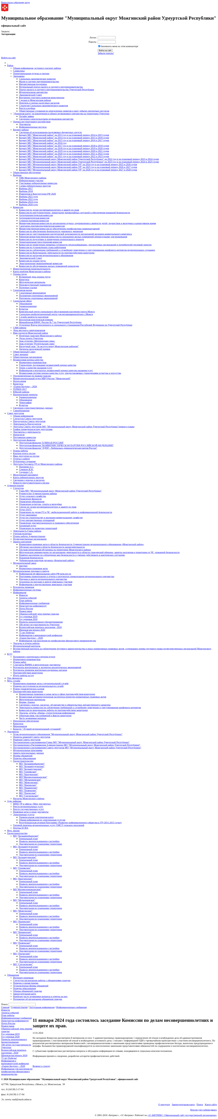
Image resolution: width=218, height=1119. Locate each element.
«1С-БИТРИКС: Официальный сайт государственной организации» (182, 1115)
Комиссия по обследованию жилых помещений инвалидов (49, 266)
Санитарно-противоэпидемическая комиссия (42, 226)
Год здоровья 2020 (28, 619)
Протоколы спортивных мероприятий (38, 298)
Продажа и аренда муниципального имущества (43, 579)
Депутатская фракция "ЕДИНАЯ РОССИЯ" (41, 442)
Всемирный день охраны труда (34, 277)
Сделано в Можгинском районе (35, 100)
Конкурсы (24, 279)
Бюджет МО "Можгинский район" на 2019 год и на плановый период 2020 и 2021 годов (64, 151)
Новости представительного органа (31, 483)
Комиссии (18, 207)
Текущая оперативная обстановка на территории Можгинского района (55, 549)
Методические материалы (32, 282)
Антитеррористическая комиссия (36, 215)
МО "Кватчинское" (29, 774)
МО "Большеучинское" (30, 769)
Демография (25, 402)
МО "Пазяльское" (28, 790)
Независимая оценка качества (28, 359)
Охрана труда (20, 274)
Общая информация (23, 416)
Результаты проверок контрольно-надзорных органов (40, 670)
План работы (25, 600)
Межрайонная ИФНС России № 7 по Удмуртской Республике (50, 322)
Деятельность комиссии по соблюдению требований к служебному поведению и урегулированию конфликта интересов (80, 707)
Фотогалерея (19, 381)
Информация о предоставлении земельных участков (45, 584)
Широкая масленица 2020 (32, 630)
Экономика (18, 76)
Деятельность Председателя (27, 424)
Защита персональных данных (28, 753)
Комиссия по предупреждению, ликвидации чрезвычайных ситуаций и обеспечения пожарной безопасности (74, 212)
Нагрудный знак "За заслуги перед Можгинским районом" (49, 346)
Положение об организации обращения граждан (37, 999)
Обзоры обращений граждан (27, 991)
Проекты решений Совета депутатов (31, 737)
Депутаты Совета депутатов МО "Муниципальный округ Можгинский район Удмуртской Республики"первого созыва (73, 426)
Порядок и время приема (25, 983)
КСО (9, 654)
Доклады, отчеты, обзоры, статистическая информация (47, 713)
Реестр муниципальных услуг (28, 806)
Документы (25, 124)
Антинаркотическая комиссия (34, 218)
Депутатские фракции (24, 440)
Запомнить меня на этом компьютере (119, 46)
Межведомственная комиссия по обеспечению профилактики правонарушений (59, 228)
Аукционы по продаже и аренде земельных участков (45, 582)
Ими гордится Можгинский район (30, 333)
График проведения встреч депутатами (32, 429)
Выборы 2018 (26, 191)
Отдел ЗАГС (25, 509)
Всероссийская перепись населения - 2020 (40, 627)
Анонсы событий (28, 598)
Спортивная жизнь (22, 290)
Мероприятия (20, 726)
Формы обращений (22, 755)
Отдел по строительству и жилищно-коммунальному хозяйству (51, 517)
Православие (25, 611)
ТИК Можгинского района (32, 178)
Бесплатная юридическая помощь (36, 319)
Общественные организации (27, 357)
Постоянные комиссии (24, 437)
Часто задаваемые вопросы (32, 718)
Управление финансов (30, 499)
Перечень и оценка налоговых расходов (39, 103)
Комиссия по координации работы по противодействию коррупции (53, 710)
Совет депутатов (15, 413)
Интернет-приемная (23, 977)
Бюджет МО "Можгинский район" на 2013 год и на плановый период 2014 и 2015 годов (64, 135)
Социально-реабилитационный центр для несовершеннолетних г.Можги (56, 314)
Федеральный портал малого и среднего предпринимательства (51, 87)
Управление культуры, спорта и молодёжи (40, 504)
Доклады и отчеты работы (26, 643)
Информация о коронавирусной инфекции (40, 635)
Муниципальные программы (27, 750)
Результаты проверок (23, 587)
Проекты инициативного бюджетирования (41, 622)
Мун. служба (13, 681)
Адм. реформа (14, 801)
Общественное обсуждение (27, 172)
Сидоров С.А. (26, 472)
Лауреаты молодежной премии (34, 349)
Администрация (15, 485)
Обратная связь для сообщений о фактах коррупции (45, 715)
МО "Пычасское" (27, 793)
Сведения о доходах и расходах (29, 480)
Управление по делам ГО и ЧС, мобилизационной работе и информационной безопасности (65, 512)
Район (10, 65)
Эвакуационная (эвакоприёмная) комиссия (40, 263)
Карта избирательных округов (28, 477)
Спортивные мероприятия (32, 293)
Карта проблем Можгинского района (32, 271)
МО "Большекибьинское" (32, 763)
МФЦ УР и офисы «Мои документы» (32, 804)
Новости (23, 595)
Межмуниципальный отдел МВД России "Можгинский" (42, 378)
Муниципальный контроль (26, 646)
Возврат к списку (41, 1066)
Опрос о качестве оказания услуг (35, 368)
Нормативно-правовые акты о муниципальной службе (41, 683)
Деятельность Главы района (27, 531)
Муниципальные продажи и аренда (31, 571)
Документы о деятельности (27, 432)
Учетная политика (22, 533)
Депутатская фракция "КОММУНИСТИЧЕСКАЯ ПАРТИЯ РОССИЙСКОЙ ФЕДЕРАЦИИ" (66, 445)
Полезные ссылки (28, 287)
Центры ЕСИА (20, 828)
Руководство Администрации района (38, 493)
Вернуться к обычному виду (15, 2)
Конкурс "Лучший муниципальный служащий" (37, 729)
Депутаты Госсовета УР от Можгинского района (37, 464)
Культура (23, 309)
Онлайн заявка (26, 116)
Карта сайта (211, 1104)
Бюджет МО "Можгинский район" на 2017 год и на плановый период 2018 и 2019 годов (64, 145)
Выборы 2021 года (28, 196)
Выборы (17, 175)
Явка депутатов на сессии (26, 456)
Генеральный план (28, 838)
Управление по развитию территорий (38, 528)
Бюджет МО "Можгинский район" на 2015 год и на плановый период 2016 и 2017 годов (64, 140)
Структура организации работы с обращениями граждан (41, 980)
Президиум (18, 434)
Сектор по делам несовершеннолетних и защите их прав (47, 507)
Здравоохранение (28, 306)
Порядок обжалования (24, 758)
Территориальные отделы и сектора (31, 73)
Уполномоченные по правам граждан (32, 376)
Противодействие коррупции (28, 672)
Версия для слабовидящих (203, 1110)
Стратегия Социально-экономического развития (43, 105)
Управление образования (31, 501)
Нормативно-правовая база (32, 362)
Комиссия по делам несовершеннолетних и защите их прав (49, 210)
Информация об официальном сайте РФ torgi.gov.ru (45, 574)
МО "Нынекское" (28, 785)
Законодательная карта (24, 994)
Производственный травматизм (35, 285)
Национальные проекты (25, 394)
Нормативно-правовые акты (33, 568)
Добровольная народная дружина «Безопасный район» (47, 560)
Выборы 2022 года (28, 199)
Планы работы (20, 450)
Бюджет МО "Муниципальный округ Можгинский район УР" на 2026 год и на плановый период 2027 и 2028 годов (78, 170)
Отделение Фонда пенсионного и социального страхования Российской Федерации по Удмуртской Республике (75, 325)
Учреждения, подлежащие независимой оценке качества (47, 365)
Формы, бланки (27, 702)
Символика (19, 71)
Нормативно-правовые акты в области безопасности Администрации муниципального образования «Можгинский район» (81, 544)
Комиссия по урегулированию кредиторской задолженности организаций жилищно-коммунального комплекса (75, 234)
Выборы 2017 (26, 188)
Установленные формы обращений (30, 985)
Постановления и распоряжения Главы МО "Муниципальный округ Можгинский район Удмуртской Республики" (71, 742)
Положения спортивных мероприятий (38, 295)
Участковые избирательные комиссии (38, 183)
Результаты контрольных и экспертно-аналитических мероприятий (47, 667)
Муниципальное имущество (33, 92)
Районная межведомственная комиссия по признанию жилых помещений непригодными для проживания (73, 236)
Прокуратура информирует (33, 606)
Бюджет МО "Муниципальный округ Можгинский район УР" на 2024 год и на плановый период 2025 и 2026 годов (78, 164)
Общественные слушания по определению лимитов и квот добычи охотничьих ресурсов (64, 111)
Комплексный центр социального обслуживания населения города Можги (57, 311)
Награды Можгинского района (28, 798)
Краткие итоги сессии (24, 453)
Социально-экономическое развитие (37, 79)
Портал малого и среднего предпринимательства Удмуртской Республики (56, 89)
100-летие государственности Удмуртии (39, 624)
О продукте (164, 1104)
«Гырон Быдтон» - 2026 (25, 386)
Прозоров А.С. (26, 466)
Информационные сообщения (34, 603)
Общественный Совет (24, 351)
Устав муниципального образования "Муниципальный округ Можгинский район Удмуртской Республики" (67, 734)
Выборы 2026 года (28, 204)
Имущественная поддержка (33, 84)
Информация (19, 592)
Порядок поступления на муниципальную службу (38, 686)
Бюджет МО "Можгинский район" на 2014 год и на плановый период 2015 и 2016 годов (64, 137)
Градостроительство (23, 761)
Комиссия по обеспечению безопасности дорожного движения (51, 231)
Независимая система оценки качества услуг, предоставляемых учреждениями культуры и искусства (70, 373)
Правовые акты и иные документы (30, 812)
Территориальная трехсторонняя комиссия (40, 242)
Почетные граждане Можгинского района (40, 335)
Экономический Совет (30, 95)
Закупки (23, 565)
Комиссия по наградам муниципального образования (46, 255)
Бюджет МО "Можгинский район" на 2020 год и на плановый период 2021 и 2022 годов (64, 153)
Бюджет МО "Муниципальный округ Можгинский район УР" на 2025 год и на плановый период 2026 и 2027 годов (78, 167)
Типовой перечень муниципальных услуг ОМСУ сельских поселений (48, 825)
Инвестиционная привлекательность (31, 269)
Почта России (26, 608)
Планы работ (19, 662)
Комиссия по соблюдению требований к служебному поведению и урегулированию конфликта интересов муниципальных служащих (87, 250)
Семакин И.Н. (26, 469)
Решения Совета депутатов (26, 739)
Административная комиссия (34, 220)
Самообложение (21, 410)
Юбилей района (21, 392)
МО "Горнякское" (28, 771)
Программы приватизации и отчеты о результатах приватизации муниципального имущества (66, 576)
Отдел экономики (28, 515)
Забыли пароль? (106, 53)
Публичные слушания (24, 461)
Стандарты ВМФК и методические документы (37, 664)
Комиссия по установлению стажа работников (42, 247)
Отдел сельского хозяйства (32, 496)
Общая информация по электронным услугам (42, 820)
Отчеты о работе (21, 458)
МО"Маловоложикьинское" (33, 777)
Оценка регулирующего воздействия (31, 121)
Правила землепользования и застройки (39, 841)
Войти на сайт (8, 57)
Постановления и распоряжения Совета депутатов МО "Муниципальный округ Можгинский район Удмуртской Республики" (77, 747)
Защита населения (22, 541)
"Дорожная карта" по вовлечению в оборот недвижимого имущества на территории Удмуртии (61, 113)
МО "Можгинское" (28, 782)
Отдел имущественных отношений (37, 520)
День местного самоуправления (29, 330)
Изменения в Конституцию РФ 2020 (37, 194)
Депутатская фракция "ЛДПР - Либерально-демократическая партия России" (58, 448)
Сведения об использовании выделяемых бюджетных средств (50, 132)
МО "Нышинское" (28, 788)
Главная (5, 1007)
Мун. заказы (13, 830)
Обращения (13, 975)
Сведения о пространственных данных (33, 408)
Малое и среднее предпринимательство (39, 81)
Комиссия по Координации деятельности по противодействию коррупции (56, 252)
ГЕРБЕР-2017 (20, 389)
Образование (25, 303)
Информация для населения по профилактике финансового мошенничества (57, 640)
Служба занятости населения (33, 317)
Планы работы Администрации (29, 536)
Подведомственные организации (30, 539)
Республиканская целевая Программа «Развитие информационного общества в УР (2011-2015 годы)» (70, 822)
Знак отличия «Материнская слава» (37, 341)
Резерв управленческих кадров (28, 689)
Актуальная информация (41, 1007)
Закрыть (5, 31)
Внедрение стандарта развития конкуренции (41, 97)
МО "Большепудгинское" (32, 766)
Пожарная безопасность (31, 557)
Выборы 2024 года (28, 202)
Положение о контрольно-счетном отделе (34, 656)
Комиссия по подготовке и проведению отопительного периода (51, 239)
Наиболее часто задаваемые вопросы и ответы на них (40, 996)
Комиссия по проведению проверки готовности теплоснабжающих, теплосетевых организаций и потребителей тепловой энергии (85, 244)
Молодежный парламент (25, 475)
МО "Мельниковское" (30, 779)
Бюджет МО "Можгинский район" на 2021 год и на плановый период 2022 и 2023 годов (64, 156)
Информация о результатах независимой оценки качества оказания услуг (56, 370)
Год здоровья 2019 (28, 616)
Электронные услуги (23, 814)
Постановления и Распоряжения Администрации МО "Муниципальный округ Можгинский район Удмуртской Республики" (76, 745)
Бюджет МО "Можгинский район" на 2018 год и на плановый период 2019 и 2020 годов (64, 148)
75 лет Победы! (27, 632)
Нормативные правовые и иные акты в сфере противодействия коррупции (57, 694)
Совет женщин (20, 354)
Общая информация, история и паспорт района (37, 68)
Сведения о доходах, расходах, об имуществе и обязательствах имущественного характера (64, 705)
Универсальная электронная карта (36, 817)
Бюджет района (21, 129)
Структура (18, 488)
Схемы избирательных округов (35, 186)
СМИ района (19, 327)
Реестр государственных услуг (28, 809)
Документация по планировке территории (40, 844)
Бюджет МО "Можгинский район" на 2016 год (42, 143)
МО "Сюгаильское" (29, 796)
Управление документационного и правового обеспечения (49, 523)
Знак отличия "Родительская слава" (37, 343)
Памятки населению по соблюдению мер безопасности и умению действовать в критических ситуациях (72, 555)
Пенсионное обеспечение (26, 721)
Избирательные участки (31, 180)
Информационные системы (27, 590)
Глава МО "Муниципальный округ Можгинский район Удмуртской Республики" (60, 491)
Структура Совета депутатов (27, 418)
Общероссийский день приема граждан (39, 614)
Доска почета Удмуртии (31, 338)
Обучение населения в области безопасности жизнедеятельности (52, 547)
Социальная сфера (22, 301)
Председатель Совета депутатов (29, 421)
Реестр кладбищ (27, 108)
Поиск (199, 1104)
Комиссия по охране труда (32, 260)
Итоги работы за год (23, 675)
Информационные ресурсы (33, 127)
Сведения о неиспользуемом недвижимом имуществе (46, 119)
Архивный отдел (27, 525)
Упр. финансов (14, 678)
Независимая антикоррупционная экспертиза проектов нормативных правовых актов (62, 697)
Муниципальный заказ (24, 563)
